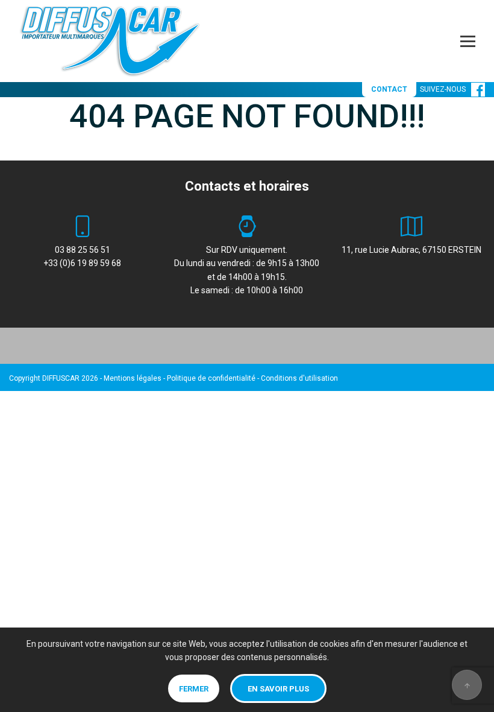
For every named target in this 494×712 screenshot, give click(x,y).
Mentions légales (132, 378)
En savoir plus (278, 688)
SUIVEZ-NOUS (445, 89)
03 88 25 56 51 (82, 250)
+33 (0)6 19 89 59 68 (82, 263)
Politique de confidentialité (211, 378)
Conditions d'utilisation (299, 378)
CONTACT (389, 89)
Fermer (193, 688)
